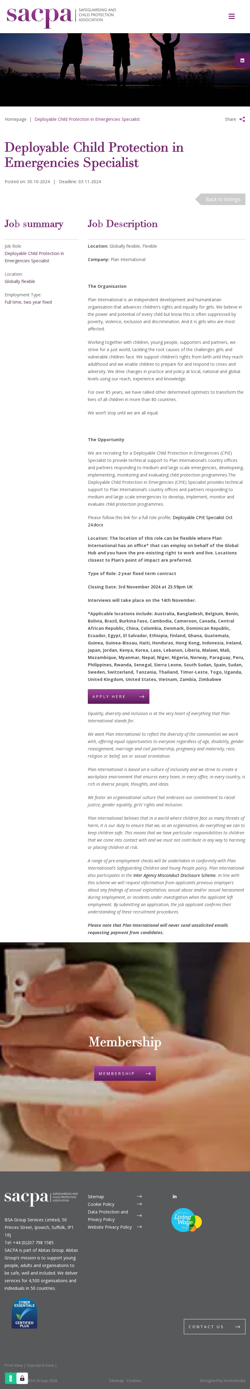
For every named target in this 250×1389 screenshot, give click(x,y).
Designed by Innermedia (222, 1380)
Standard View (40, 1365)
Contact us (206, 1326)
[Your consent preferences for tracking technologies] (22, 1378)
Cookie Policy (101, 1204)
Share (230, 119)
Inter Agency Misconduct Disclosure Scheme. (175, 875)
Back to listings (223, 199)
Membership (117, 1073)
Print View (14, 1365)
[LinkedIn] (175, 1196)
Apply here (109, 696)
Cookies (134, 1380)
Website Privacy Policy (110, 1227)
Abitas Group (51, 1250)
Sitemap (96, 1196)
